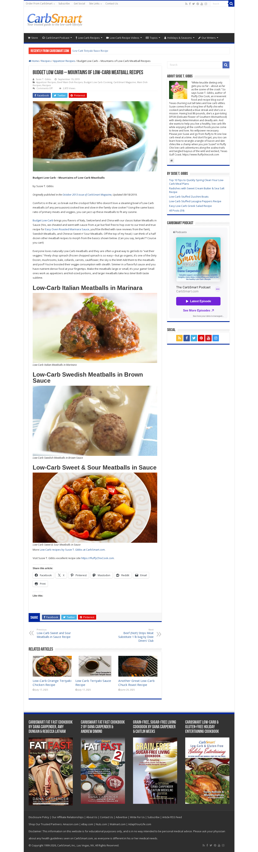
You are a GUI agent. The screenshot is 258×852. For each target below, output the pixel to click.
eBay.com (87, 824)
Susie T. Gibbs (43, 79)
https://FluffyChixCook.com (97, 558)
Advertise (121, 817)
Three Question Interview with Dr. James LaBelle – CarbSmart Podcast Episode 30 (117, 50)
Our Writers (209, 38)
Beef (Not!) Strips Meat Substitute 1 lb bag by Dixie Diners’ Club (136, 635)
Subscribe (64, 3)
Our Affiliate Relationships (68, 817)
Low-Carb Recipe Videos (124, 38)
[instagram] (205, 3)
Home (35, 61)
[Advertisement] (158, 20)
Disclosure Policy (39, 817)
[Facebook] (190, 3)
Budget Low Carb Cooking (98, 82)
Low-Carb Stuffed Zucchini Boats (189, 196)
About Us (91, 817)
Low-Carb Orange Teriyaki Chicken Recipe (52, 683)
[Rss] (186, 3)
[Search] (231, 4)
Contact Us (111, 3)
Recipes (46, 61)
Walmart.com (118, 824)
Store (34, 38)
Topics (154, 38)
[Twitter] (193, 3)
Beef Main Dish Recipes (70, 82)
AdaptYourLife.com (139, 824)
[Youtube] (201, 3)
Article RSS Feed (172, 817)
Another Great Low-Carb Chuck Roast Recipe (136, 683)
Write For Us (137, 817)
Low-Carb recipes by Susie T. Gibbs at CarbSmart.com (72, 549)
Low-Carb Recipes (89, 38)
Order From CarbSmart (39, 3)
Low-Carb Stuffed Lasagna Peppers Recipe (195, 201)
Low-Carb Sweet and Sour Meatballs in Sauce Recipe (54, 633)
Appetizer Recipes (64, 61)
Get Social (79, 3)
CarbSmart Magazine (124, 82)
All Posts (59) (176, 210)
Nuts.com (101, 824)
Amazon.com (71, 824)
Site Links (94, 3)
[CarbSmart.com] (55, 19)
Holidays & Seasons (179, 38)
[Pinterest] (197, 3)
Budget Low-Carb (43, 220)
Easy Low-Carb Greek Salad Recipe (190, 206)
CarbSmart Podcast (57, 38)
